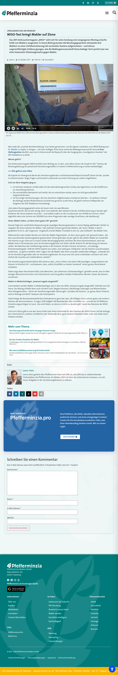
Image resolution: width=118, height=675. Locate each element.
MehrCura (12, 636)
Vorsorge (94, 621)
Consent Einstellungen (16, 658)
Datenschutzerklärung (66, 658)
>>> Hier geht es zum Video (20, 171)
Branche (94, 629)
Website (10, 518)
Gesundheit (49, 60)
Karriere (11, 605)
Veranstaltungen (56, 641)
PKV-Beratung (55, 605)
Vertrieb (94, 617)
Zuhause (94, 625)
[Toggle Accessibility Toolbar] (112, 669)
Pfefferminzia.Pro (15, 632)
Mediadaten (13, 609)
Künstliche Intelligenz (58, 617)
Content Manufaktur (17, 617)
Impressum (52, 658)
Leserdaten (13, 613)
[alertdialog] (59, 671)
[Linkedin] (11, 580)
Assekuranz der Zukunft (59, 601)
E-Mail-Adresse (14, 508)
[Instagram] (15, 580)
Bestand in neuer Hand (58, 609)
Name (10, 499)
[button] (107, 13)
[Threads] (18, 580)
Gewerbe (95, 613)
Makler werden (55, 613)
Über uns (12, 601)
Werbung (52, 633)
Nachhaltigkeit (55, 621)
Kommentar (12, 470)
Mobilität (94, 609)
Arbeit (93, 601)
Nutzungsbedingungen (36, 658)
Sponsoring (53, 637)
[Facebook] (8, 580)
